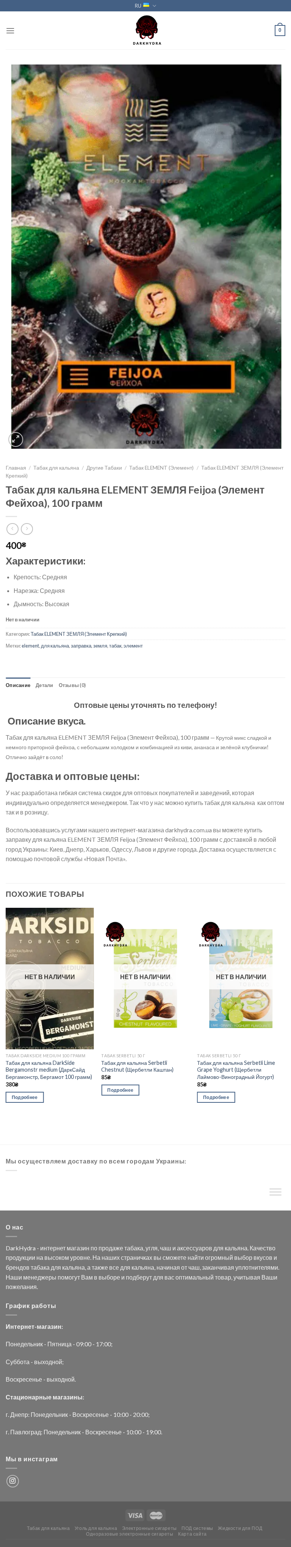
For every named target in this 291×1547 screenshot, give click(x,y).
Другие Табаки (104, 468)
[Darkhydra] (145, 30)
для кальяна (55, 646)
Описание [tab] (18, 685)
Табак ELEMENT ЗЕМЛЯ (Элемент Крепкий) (79, 634)
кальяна (236, 1247)
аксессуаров (194, 1247)
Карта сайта (192, 1534)
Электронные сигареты (149, 1528)
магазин (78, 1247)
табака (133, 1247)
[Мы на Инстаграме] (12, 1481)
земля (100, 646)
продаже (111, 1247)
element (30, 646)
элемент (133, 646)
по (94, 1247)
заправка (81, 646)
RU (138, 6)
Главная (16, 468)
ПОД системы (197, 1528)
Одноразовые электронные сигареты (130, 1534)
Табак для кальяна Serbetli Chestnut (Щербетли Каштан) (137, 1066)
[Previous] (6, 1012)
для (218, 1247)
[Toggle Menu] (275, 1194)
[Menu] (10, 30)
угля (152, 1247)
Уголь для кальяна (96, 1528)
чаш (165, 1247)
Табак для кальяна (56, 468)
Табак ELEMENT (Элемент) (161, 468)
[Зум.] (15, 439)
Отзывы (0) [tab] (72, 685)
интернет (53, 1247)
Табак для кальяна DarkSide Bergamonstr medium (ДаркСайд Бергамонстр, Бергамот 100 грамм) (49, 1070)
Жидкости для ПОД (240, 1528)
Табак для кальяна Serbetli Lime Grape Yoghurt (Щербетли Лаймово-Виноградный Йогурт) (236, 1070)
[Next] (285, 1012)
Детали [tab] (44, 685)
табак (115, 646)
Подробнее (25, 1097)
